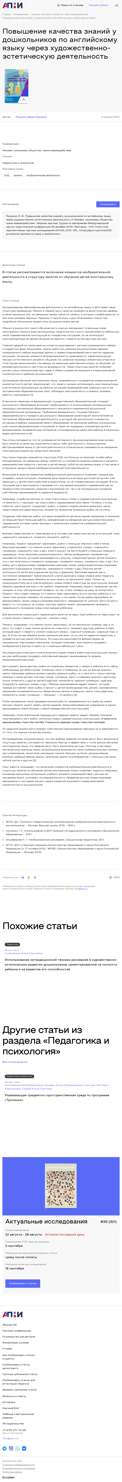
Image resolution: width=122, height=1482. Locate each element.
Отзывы (7, 1349)
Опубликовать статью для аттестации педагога (18, 1382)
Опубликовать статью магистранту (16, 1366)
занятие (18, 176)
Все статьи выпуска (14, 1062)
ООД (6, 176)
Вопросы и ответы (14, 1396)
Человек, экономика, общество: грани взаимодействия (59, 14)
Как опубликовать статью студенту (18, 1357)
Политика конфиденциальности (18, 1465)
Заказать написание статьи (19, 1390)
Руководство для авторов (18, 1337)
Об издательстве (13, 1424)
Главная (6, 14)
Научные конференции (16, 1331)
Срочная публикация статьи (19, 1374)
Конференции (21, 14)
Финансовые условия (15, 1343)
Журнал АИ (9, 1325)
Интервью (8, 1402)
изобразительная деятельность (43, 176)
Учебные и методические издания (18, 1416)
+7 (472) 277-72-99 (14, 1430)
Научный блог (10, 1408)
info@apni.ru (81, 889)
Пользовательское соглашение (18, 1468)
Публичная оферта (12, 1472)
